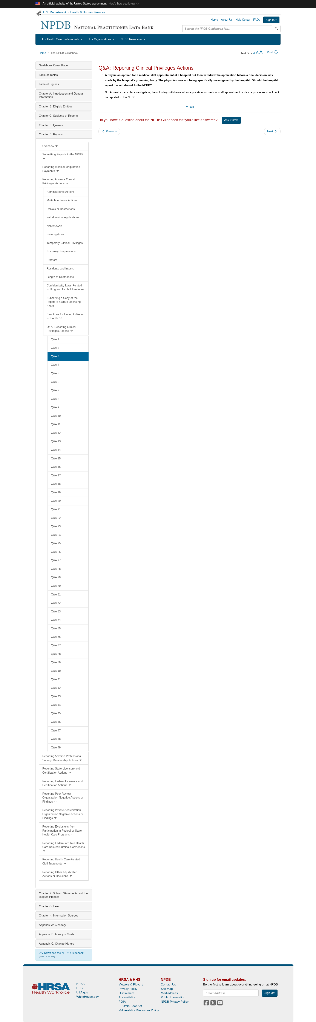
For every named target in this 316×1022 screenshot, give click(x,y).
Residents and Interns (60, 268)
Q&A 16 (56, 466)
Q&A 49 (56, 747)
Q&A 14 (56, 449)
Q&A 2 (55, 347)
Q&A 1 (55, 339)
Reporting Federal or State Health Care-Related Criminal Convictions (63, 845)
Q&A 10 (56, 416)
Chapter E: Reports (51, 134)
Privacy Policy (128, 988)
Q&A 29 (56, 577)
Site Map (167, 988)
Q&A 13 (56, 441)
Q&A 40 (56, 671)
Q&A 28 (56, 569)
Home (214, 19)
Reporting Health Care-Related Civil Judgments (61, 861)
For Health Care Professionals (61, 39)
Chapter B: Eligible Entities (55, 106)
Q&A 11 (55, 424)
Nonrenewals (55, 226)
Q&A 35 (56, 628)
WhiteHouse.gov (87, 996)
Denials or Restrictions (61, 209)
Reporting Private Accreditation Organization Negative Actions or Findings (62, 814)
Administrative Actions (61, 191)
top (191, 106)
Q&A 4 (55, 364)
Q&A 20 (56, 500)
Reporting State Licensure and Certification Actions (61, 770)
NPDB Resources (132, 39)
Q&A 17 (56, 475)
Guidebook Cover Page (53, 65)
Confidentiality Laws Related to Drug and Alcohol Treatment (65, 287)
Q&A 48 (56, 738)
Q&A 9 (55, 407)
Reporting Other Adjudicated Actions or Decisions (59, 874)
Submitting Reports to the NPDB (62, 154)
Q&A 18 (56, 483)
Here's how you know (122, 3)
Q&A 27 (56, 560)
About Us (227, 19)
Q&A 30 (56, 585)
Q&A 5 (55, 373)
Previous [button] (111, 131)
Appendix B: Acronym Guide (56, 934)
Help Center (243, 19)
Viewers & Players (131, 984)
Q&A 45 (56, 713)
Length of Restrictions (60, 276)
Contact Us (168, 984)
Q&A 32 (56, 602)
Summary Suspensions (61, 251)
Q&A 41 (56, 679)
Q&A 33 (56, 611)
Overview (48, 146)
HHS (79, 988)
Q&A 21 (56, 509)
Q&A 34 (56, 619)
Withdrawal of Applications (63, 217)
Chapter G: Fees (49, 906)
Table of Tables (48, 74)
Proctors (52, 260)
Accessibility (127, 997)
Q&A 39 (56, 662)
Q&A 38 (56, 654)
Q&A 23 (56, 526)
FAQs (256, 19)
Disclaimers (126, 993)
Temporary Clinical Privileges (65, 243)
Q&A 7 (55, 390)
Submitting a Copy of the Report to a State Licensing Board (64, 302)
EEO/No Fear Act (130, 1006)
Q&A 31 (56, 594)
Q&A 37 (56, 645)
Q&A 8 (55, 399)
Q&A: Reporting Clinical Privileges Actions (61, 329)
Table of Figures (49, 84)
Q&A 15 (56, 458)
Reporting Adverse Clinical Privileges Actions (58, 181)
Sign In (270, 19)
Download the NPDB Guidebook (63, 953)
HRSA (80, 983)
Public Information (173, 997)
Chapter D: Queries (51, 125)
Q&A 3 (55, 356)
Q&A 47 (56, 730)
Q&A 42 (56, 688)
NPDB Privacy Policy (175, 1001)
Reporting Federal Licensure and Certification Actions (62, 783)
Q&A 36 (56, 636)
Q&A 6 (55, 382)
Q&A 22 (56, 518)
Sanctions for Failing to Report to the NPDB (65, 316)
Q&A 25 (56, 543)
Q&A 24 (56, 535)
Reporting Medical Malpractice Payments (61, 169)
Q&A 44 (56, 705)
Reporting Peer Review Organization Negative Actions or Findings (62, 797)
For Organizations (100, 39)
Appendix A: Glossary (52, 925)
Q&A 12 (56, 433)
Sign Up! (269, 992)
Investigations (55, 234)
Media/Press (169, 993)
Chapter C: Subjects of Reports (58, 115)
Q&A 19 (56, 492)
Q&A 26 (56, 552)
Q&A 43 (56, 696)
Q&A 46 (56, 722)
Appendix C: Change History (56, 943)
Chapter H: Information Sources (58, 915)
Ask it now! (231, 120)
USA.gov (82, 992)
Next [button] (270, 131)
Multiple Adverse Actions (62, 200)
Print (270, 52)
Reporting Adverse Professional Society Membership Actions (61, 758)
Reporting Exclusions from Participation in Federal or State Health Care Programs (62, 830)
